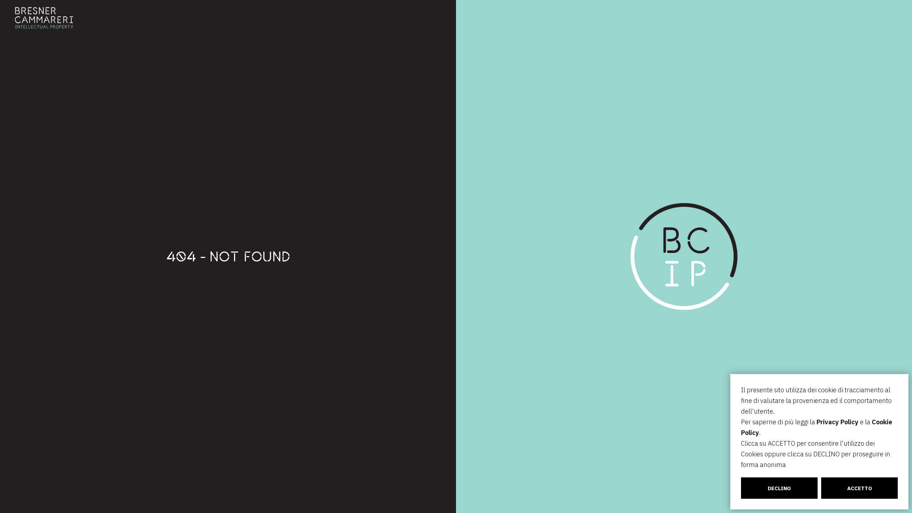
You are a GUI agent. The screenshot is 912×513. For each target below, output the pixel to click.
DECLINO (779, 488)
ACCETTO (859, 488)
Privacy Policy (838, 422)
